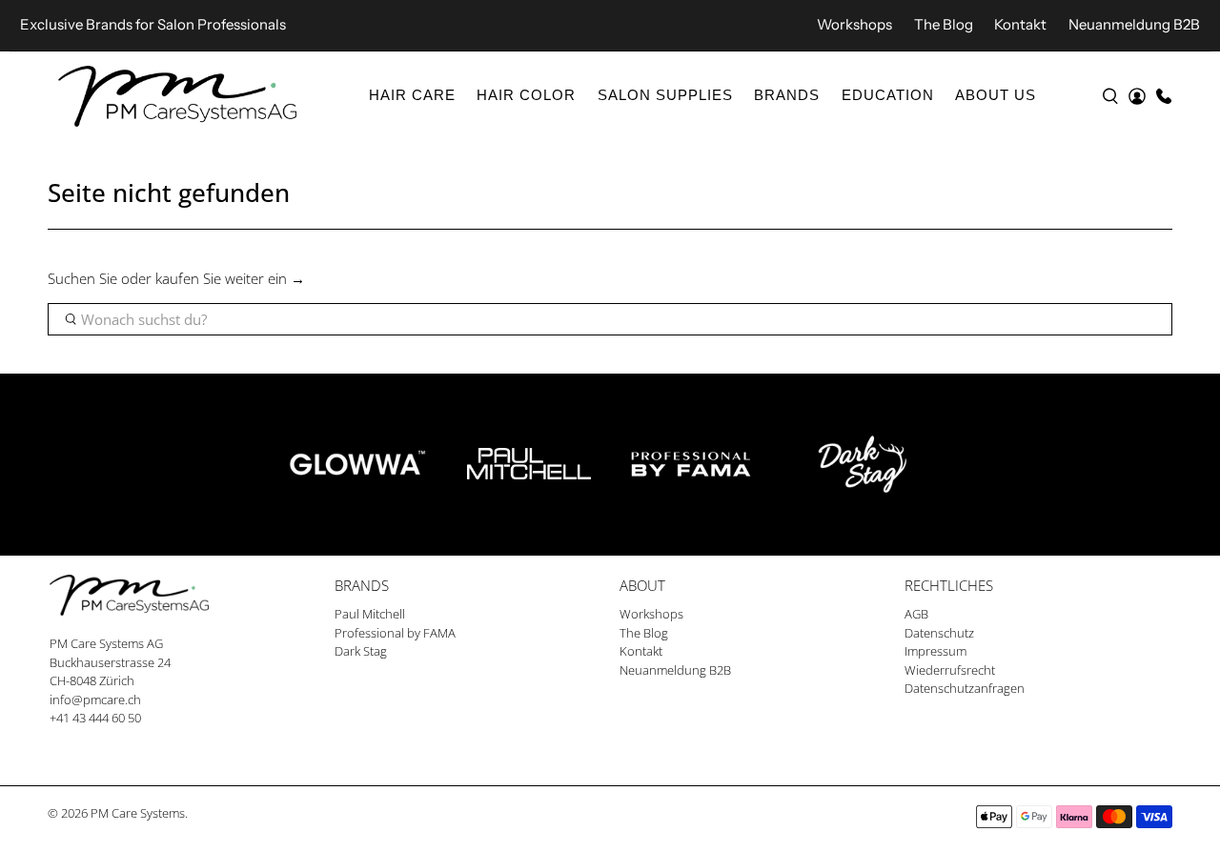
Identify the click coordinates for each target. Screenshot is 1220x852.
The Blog (943, 24)
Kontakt (1020, 24)
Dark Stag (361, 650)
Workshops (854, 24)
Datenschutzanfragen (965, 688)
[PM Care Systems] (177, 96)
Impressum (935, 650)
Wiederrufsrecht (950, 670)
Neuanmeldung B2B (1134, 24)
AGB (916, 613)
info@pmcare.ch (95, 699)
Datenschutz (939, 632)
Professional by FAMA (395, 632)
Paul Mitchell (370, 613)
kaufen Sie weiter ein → (230, 278)
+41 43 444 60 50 (95, 717)
